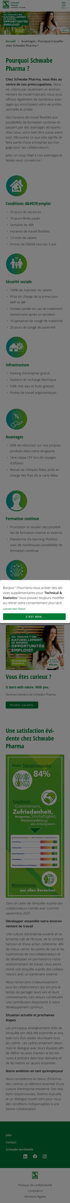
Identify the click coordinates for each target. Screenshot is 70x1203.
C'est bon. (34, 616)
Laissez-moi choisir (14, 608)
